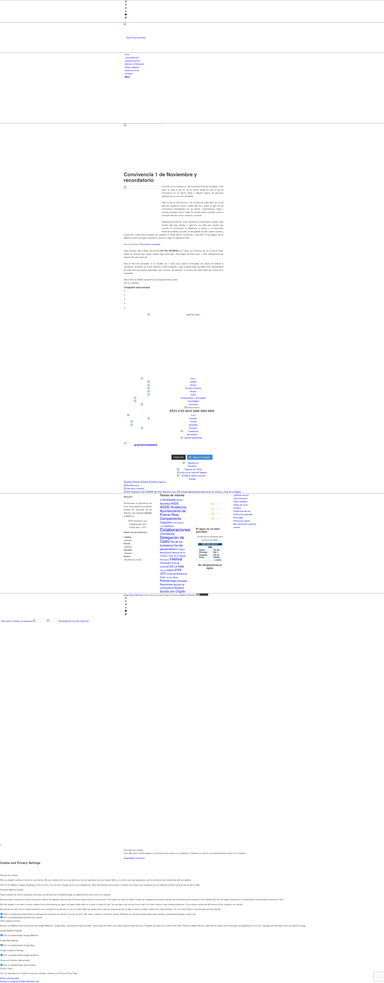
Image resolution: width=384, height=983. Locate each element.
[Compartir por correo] (127, 307)
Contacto (237, 507)
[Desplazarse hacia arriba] (1, 845)
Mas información (137, 858)
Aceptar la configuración (10, 981)
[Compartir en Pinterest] (127, 303)
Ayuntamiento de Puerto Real (173, 512)
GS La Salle (176, 566)
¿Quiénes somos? (241, 495)
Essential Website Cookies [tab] (11, 889)
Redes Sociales (178, 581)
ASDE (175, 503)
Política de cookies (241, 520)
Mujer (175, 577)
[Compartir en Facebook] (127, 290)
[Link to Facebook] (126, 4)
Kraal (162, 577)
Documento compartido (150, 244)
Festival (176, 558)
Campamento (170, 518)
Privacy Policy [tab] (6, 968)
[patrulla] (143, 125)
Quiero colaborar (240, 501)
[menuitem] (192, 54)
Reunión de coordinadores (172, 586)
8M (161, 500)
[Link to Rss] (126, 11)
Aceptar (127, 858)
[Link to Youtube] (126, 14)
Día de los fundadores (171, 543)
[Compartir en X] (127, 295)
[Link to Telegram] (126, 8)
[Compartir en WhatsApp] (127, 299)
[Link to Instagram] (126, 1)
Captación (166, 522)
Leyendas (169, 577)
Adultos (179, 499)
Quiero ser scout (240, 504)
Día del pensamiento (171, 547)
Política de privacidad (242, 514)
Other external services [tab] (10, 920)
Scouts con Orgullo (172, 591)
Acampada (169, 499)
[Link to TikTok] (126, 17)
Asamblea (165, 503)
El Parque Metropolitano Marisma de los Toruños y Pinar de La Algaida (173, 552)
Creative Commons (187, 594)
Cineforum (169, 525)
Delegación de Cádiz (172, 539)
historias (163, 570)
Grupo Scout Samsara (133, 594)
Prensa (164, 580)
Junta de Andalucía (177, 573)
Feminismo (164, 559)
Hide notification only (30, 981)
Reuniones (166, 584)
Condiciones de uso (241, 511)
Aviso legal (238, 517)
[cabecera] (146, 37)
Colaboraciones (175, 529)
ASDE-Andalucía (173, 506)
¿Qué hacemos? (240, 498)
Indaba (170, 570)
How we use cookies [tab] (9, 875)
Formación (165, 562)
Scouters (179, 587)
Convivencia (167, 534)
